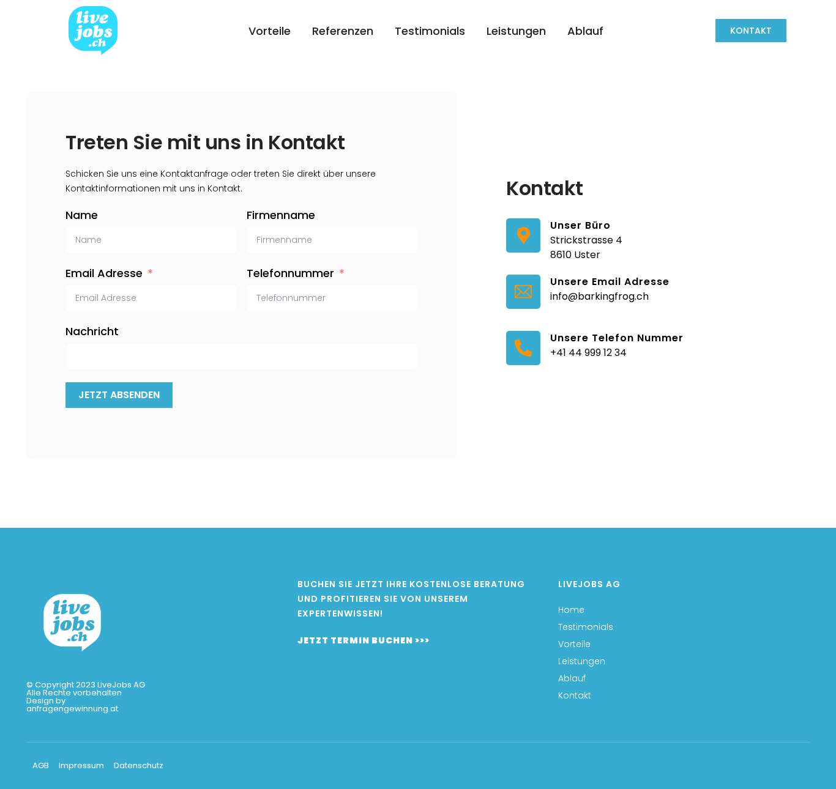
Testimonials (430, 31)
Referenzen (342, 31)
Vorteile (269, 31)
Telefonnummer (290, 273)
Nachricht (92, 331)
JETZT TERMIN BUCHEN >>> (363, 640)
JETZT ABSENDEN (119, 395)
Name (81, 215)
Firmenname (281, 215)
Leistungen (516, 31)
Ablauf (585, 31)
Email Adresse (104, 273)
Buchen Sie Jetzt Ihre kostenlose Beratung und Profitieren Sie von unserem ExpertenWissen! (411, 599)
